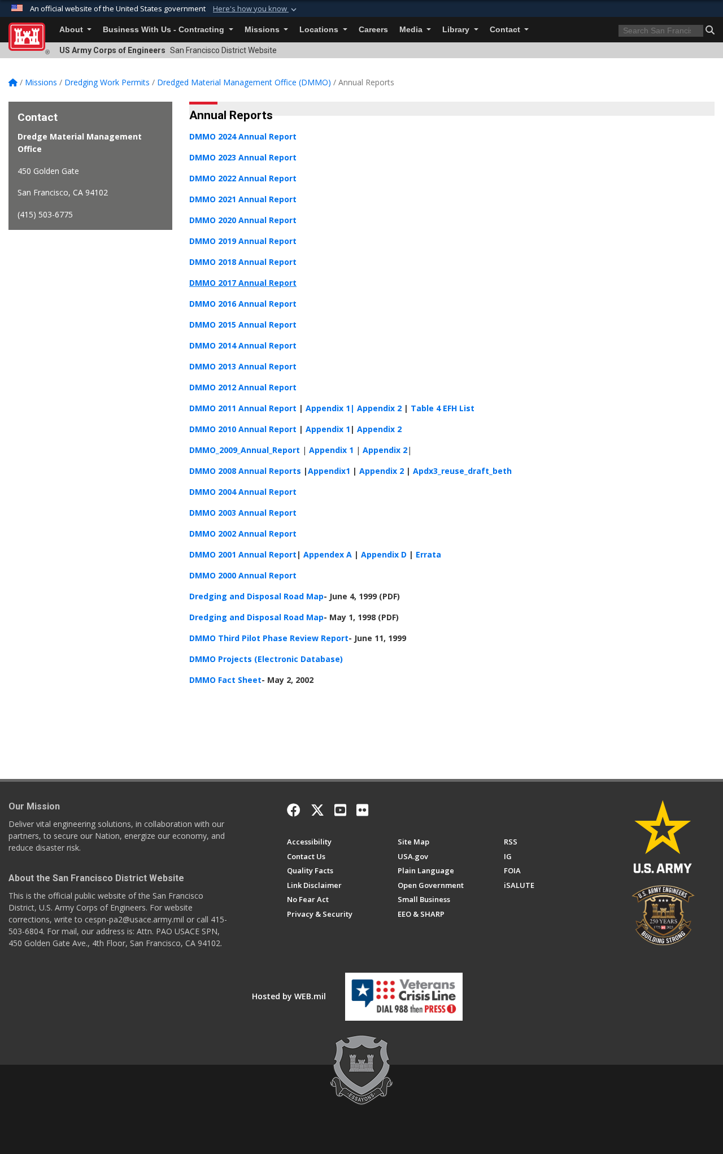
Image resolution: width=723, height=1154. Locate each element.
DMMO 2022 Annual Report (243, 178)
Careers (373, 29)
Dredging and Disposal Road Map (256, 596)
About (72, 29)
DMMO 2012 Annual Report (243, 387)
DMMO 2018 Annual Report (243, 261)
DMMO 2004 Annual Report (243, 491)
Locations (320, 29)
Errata (428, 554)
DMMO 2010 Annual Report (244, 429)
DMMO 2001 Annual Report (243, 554)
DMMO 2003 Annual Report (243, 512)
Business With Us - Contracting (165, 29)
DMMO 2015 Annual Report (243, 324)
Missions (263, 29)
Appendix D (384, 554)
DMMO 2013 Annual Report (243, 366)
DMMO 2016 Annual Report (243, 303)
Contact (506, 29)
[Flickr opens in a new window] (362, 810)
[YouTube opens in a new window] (340, 810)
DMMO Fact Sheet (225, 679)
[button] (256, 9)
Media (412, 29)
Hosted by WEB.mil (289, 996)
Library (457, 29)
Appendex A (327, 554)
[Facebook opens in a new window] (293, 810)
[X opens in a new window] (317, 810)
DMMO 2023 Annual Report (243, 157)
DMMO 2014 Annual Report (243, 345)
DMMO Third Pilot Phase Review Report (269, 638)
